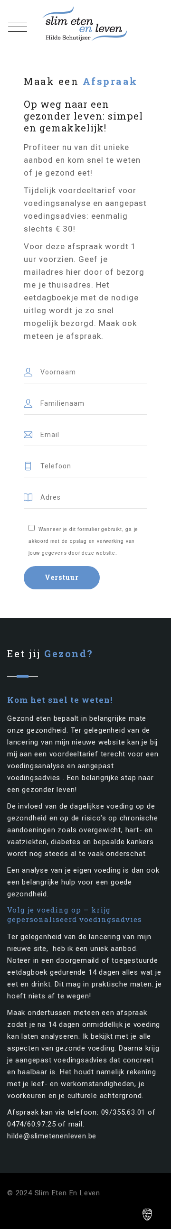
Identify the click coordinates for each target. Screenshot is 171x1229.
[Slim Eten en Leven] (86, 23)
